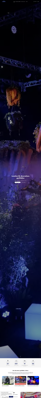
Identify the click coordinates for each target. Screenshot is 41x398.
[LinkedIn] (37, 1)
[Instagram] (38, 1)
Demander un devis (18, 182)
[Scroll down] (20, 356)
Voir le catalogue (23, 182)
